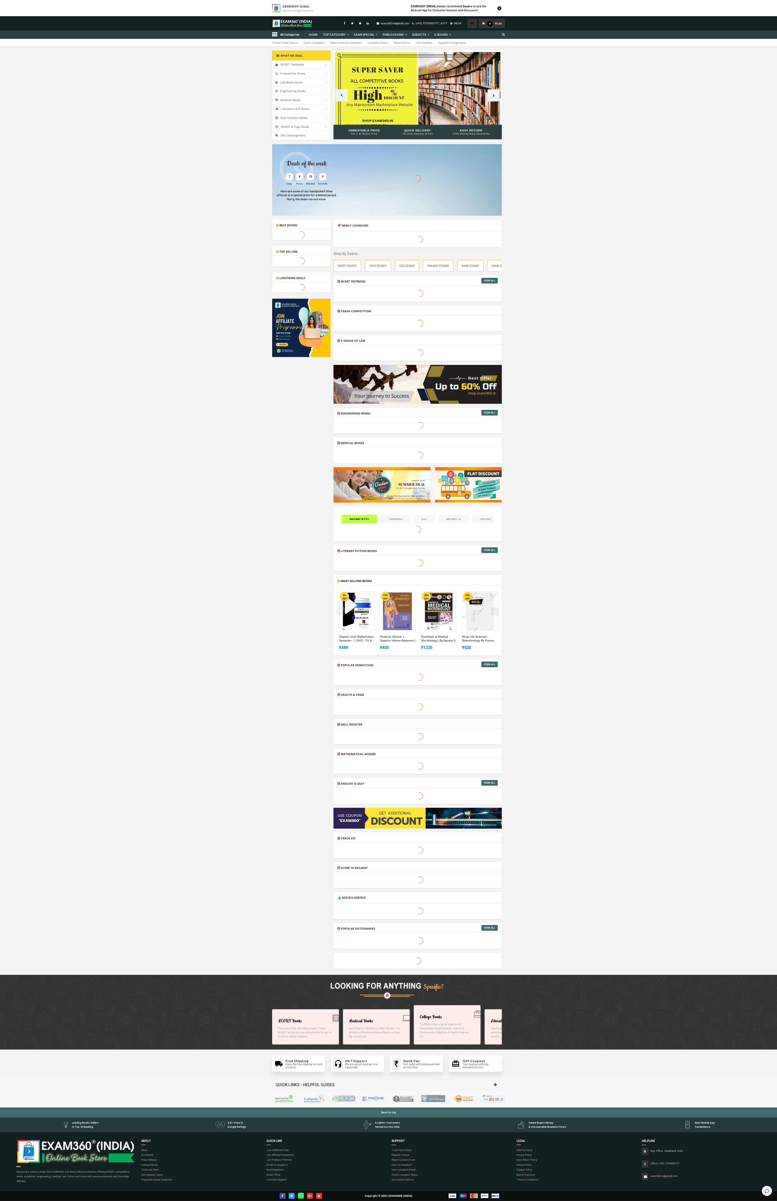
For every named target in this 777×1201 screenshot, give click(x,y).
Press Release (149, 1159)
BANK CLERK (500, 265)
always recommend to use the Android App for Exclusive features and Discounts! (448, 8)
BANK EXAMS (470, 265)
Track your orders (402, 1150)
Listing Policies (149, 1165)
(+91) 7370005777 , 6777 (431, 23)
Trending (395, 519)
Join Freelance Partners (279, 1159)
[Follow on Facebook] (344, 23)
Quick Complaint (314, 42)
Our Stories (147, 1155)
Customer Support (276, 1179)
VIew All (489, 280)
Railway (485, 519)
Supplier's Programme (452, 42)
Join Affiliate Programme (280, 1155)
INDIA (457, 23)
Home (313, 34)
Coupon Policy (524, 1169)
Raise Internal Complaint (346, 42)
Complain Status (377, 42)
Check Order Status (285, 42)
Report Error (402, 42)
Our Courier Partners (403, 1179)
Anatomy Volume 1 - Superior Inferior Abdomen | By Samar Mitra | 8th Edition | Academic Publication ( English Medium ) (398, 639)
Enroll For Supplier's (277, 1165)
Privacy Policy (524, 1155)
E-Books (441, 34)
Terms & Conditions (528, 1179)
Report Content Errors (403, 1159)
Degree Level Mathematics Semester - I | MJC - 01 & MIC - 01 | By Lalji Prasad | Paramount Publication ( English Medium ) (356, 639)
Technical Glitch (150, 1169)
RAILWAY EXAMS (438, 265)
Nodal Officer (273, 1174)
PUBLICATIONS (393, 34)
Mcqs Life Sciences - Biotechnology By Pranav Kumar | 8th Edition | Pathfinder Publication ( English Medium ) (478, 639)
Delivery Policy (524, 1150)
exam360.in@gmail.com (395, 23)
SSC (424, 519)
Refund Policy (524, 1165)
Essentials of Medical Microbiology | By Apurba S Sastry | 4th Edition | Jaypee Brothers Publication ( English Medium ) (439, 639)
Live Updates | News (152, 1174)
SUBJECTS (419, 34)
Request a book (400, 1155)
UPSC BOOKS (378, 265)
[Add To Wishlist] (360, 595)
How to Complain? (402, 1165)
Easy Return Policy (527, 1159)
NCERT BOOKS (347, 265)
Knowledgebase (275, 1169)
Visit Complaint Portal (404, 1169)
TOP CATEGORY (334, 34)
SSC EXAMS (407, 265)
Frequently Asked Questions (156, 1179)
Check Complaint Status (405, 1174)
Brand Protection (526, 1174)
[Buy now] (354, 595)
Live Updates (424, 42)
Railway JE (453, 519)
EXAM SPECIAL (364, 34)
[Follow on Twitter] (352, 23)
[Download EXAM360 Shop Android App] (360, 23)
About (144, 1150)
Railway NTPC (359, 519)
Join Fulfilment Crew (277, 1150)
